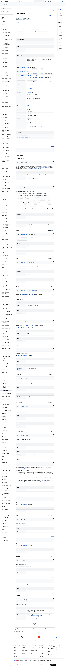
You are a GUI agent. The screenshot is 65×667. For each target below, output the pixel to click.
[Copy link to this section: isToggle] (21, 556)
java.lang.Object (18, 22)
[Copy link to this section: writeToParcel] (23, 595)
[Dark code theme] (53, 149)
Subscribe (53, 664)
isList (28, 109)
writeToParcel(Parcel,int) (44, 167)
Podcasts (15, 656)
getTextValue (29, 92)
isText (28, 113)
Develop (18, 1)
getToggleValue (30, 96)
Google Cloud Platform (41, 660)
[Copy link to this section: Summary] (22, 36)
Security (15, 650)
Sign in (63, 1)
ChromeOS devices (34, 650)
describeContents (30, 57)
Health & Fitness (24, 650)
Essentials (11, 1)
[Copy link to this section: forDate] (20, 230)
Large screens (33, 647)
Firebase (34, 660)
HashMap (24, 468)
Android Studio (57, 1)
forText (28, 75)
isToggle (28, 117)
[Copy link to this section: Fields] (20, 142)
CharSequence (32, 75)
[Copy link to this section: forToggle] (21, 317)
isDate (28, 105)
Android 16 (41, 648)
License (18, 664)
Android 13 (41, 653)
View (23, 29)
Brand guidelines (23, 664)
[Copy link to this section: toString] (20, 577)
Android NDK (50, 654)
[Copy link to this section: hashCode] (21, 460)
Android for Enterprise (17, 648)
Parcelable (29, 19)
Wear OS (32, 648)
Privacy (23, 653)
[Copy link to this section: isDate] (20, 495)
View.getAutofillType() (42, 31)
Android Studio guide (51, 648)
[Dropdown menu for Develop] (21, 1)
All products (49, 660)
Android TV (32, 653)
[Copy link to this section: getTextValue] (23, 402)
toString (28, 122)
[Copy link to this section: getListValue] (22, 374)
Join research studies (59, 652)
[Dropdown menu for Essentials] (14, 1)
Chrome (30, 660)
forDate (28, 67)
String (18, 122)
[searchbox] (6, 8)
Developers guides (51, 649)
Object (20, 19)
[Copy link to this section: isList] (19, 515)
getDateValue (29, 84)
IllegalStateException (19, 369)
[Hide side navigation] (11, 665)
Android (15, 647)
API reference (4, 4)
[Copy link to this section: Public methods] (25, 155)
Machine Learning (25, 648)
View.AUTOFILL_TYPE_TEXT (22, 296)
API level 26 (52, 146)
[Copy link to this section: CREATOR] (21, 146)
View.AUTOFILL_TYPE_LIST (22, 268)
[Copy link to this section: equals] (20, 183)
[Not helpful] (53, 10)
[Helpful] (52, 10)
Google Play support (59, 651)
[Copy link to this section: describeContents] (25, 158)
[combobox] (39, 1)
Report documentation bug (59, 649)
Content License (40, 628)
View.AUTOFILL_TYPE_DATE (22, 355)
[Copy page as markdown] (31, 14)
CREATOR (28, 49)
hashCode (28, 101)
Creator (18, 50)
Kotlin (50, 15)
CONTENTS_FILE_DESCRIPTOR (34, 168)
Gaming (23, 647)
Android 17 (41, 647)
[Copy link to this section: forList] (20, 258)
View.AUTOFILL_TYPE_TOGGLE (23, 327)
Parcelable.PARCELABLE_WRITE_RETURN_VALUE (35, 615)
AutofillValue (20, 31)
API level (2, 18)
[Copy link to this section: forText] (20, 286)
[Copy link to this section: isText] (19, 536)
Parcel (34, 126)
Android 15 (41, 650)
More (24, 1)
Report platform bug (59, 647)
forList (28, 71)
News (15, 653)
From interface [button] (23, 42)
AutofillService (35, 29)
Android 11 (41, 656)
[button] (6, 17)
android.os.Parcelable (26, 42)
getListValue (29, 88)
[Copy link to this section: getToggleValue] (24, 431)
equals (28, 63)
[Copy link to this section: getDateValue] (23, 346)
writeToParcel (29, 126)
